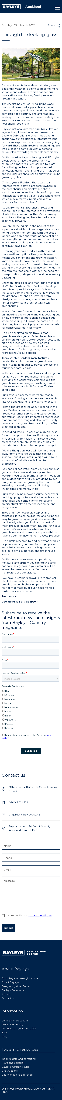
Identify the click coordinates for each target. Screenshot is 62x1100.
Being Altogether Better (16, 986)
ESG (4, 1032)
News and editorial (13, 1062)
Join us (6, 994)
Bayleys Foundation (13, 990)
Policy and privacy (12, 1024)
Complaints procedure (15, 1020)
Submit (8, 928)
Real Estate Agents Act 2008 (19, 1028)
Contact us (8, 998)
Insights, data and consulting (19, 1058)
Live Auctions (10, 1070)
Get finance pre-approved (17, 1074)
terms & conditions (40, 915)
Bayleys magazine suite (15, 1066)
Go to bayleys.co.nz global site (20, 978)
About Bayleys (10, 982)
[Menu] (57, 7)
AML (4, 1036)
